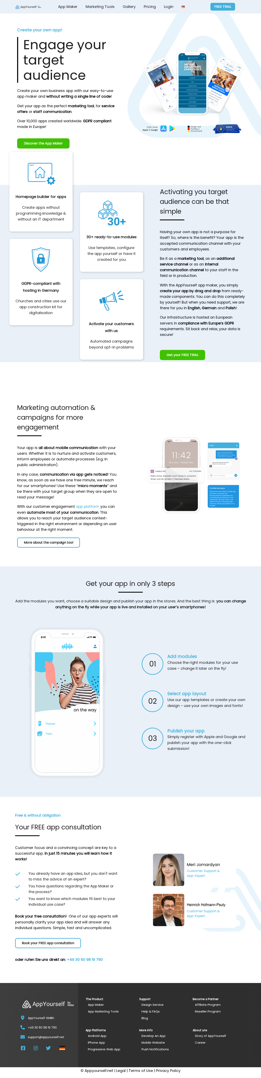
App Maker (67, 6)
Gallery (129, 6)
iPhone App (96, 1042)
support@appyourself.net (46, 1037)
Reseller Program (208, 1011)
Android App (97, 1036)
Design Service (153, 1005)
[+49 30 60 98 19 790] (22, 1027)
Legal (121, 1070)
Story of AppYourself (210, 1036)
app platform (87, 506)
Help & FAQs (151, 1011)
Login (168, 6)
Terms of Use (141, 1070)
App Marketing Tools (103, 1011)
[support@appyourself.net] (22, 1037)
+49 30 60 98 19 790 (85, 959)
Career (200, 1042)
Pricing (150, 6)
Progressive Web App (104, 1049)
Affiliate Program (208, 1005)
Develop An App (154, 1036)
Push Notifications (155, 1049)
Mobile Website (153, 1042)
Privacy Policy (168, 1070)
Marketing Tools (100, 6)
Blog (145, 1018)
